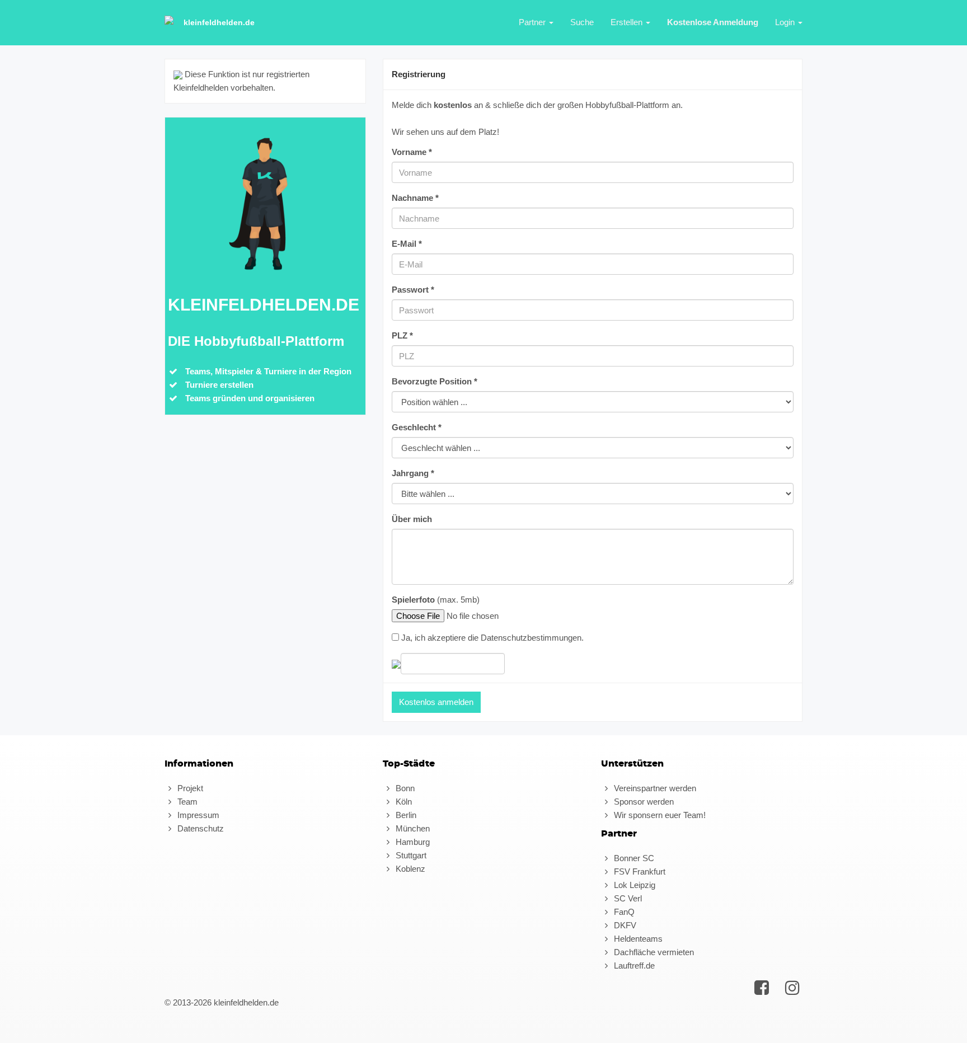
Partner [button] (533, 22)
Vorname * (412, 152)
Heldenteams (637, 938)
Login (786, 22)
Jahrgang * (413, 473)
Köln (402, 801)
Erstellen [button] (628, 22)
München (411, 828)
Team (186, 801)
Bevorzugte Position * (434, 381)
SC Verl (627, 898)
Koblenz (409, 868)
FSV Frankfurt (638, 871)
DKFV (624, 925)
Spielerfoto (413, 599)
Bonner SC (633, 858)
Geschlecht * (417, 427)
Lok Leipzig (633, 885)
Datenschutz (199, 828)
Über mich (412, 519)
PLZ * (402, 335)
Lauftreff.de (633, 965)
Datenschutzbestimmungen (531, 637)
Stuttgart (409, 855)
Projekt (189, 788)
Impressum (197, 815)
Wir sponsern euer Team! (659, 815)
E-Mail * (407, 243)
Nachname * (415, 198)
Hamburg (411, 842)
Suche (582, 22)
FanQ (623, 912)
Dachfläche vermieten (653, 952)
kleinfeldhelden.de (219, 22)
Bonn (404, 788)
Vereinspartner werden (654, 788)
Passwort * (413, 289)
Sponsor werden (643, 801)
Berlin (404, 815)
